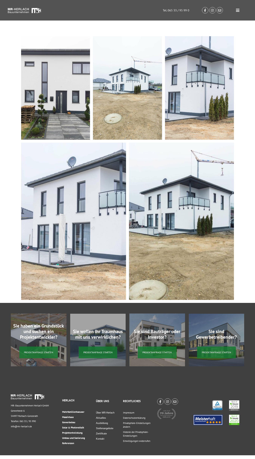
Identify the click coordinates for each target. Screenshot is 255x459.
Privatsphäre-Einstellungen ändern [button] (136, 425)
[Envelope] (220, 10)
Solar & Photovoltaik (73, 427)
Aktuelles (101, 417)
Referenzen (68, 443)
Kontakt (100, 438)
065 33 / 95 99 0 (178, 10)
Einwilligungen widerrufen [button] (136, 441)
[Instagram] (212, 10)
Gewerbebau (68, 422)
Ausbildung (102, 423)
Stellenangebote (104, 428)
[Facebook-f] (205, 10)
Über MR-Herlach (105, 412)
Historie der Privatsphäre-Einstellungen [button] (136, 433)
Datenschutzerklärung (134, 417)
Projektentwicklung (72, 432)
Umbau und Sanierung (73, 438)
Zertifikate (101, 433)
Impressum (128, 412)
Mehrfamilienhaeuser (73, 411)
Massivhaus (68, 417)
